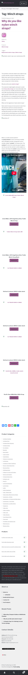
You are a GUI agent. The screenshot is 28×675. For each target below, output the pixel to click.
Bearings (5, 450)
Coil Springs (5, 461)
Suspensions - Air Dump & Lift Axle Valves (11, 499)
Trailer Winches (6, 514)
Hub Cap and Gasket (7, 474)
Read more (14, 224)
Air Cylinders (5, 448)
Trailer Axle (5, 508)
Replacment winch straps (8, 52)
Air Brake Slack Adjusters (8, 443)
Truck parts (5, 519)
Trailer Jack (5, 512)
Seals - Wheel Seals (7, 492)
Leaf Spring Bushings (7, 483)
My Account (4, 672)
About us (5, 592)
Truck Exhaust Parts (7, 517)
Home (4, 8)
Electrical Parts (6, 468)
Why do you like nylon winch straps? (11, 24)
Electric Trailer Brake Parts (8, 465)
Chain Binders (6, 456)
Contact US (6, 600)
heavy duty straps (8, 89)
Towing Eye (5, 506)
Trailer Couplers (6, 510)
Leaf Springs (5, 485)
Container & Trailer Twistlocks (9, 463)
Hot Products (6, 602)
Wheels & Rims (6, 526)
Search (14, 672)
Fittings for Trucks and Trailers (9, 472)
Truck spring (16, 667)
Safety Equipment (7, 490)
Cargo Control (6, 454)
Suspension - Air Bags (7, 497)
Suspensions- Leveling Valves (9, 503)
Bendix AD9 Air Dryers (8, 597)
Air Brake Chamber (7, 439)
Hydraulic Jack (6, 479)
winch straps (15, 84)
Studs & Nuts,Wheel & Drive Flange (10, 494)
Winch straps (5, 47)
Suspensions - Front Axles (8, 501)
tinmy (3, 41)
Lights (4, 488)
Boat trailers (5, 452)
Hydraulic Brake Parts (7, 476)
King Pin (4, 481)
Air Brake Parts (6, 441)
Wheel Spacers (6, 523)
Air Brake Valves (6, 445)
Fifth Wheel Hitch (6, 470)
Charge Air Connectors (8, 459)
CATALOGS (7, 594)
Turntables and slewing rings (9, 521)
